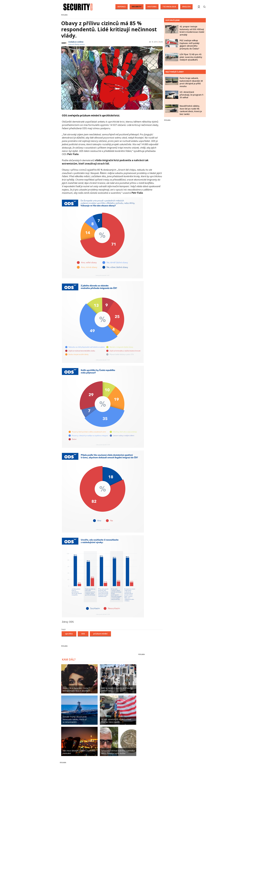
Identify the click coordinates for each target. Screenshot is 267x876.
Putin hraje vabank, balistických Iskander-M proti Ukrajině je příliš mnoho (191, 82)
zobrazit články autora (76, 44)
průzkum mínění (100, 633)
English (186, 6)
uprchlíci (69, 633)
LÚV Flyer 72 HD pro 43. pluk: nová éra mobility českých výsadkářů (191, 57)
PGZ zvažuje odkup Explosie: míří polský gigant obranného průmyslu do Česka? (189, 44)
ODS (83, 633)
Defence (122, 6)
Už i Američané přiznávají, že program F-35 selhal (192, 95)
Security (136, 6)
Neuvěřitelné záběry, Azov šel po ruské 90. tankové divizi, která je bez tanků (191, 110)
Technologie (169, 6)
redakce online (75, 41)
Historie (152, 6)
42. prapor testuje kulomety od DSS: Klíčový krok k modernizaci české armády (192, 30)
